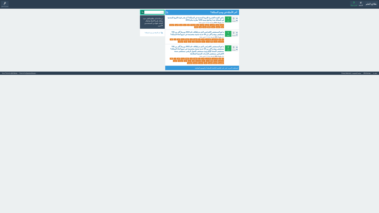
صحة (206, 63)
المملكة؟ (193, 25)
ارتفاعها (218, 27)
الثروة (176, 25)
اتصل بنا (375, 73)
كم (188, 25)
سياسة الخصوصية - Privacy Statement (351, 73)
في (197, 25)
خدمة (208, 41)
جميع (190, 41)
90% (209, 27)
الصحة (175, 60)
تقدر (185, 25)
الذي (203, 39)
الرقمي (210, 63)
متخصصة (198, 41)
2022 (187, 39)
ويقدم (215, 41)
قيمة (181, 25)
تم (199, 39)
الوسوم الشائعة (200, 68)
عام (191, 39)
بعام (200, 27)
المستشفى (214, 39)
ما (222, 39)
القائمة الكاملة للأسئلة (214, 68)
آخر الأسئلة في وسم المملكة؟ (152, 32)
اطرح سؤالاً (354, 5)
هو (219, 39)
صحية (203, 41)
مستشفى (221, 41)
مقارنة (204, 27)
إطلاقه (195, 39)
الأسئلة (361, 5)
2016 (196, 27)
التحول (215, 63)
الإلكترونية (221, 63)
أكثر (178, 39)
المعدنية (202, 25)
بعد (222, 27)
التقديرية (212, 25)
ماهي (222, 25)
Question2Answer (31, 73)
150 (171, 39)
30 (211, 41)
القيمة (217, 25)
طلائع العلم (371, 4)
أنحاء (185, 41)
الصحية (195, 63)
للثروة (207, 25)
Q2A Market (14, 73)
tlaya (208, 22)
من (175, 39)
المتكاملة (190, 63)
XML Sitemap (367, 73)
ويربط (182, 39)
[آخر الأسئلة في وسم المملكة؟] (167, 12)
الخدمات (201, 63)
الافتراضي (208, 39)
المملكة (171, 25)
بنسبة (213, 27)
